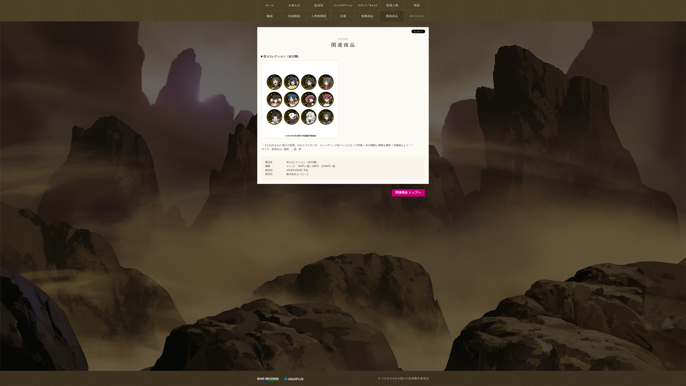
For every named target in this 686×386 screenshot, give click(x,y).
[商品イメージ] (302, 62)
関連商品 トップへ (408, 192)
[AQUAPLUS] (293, 378)
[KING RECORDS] (268, 378)
